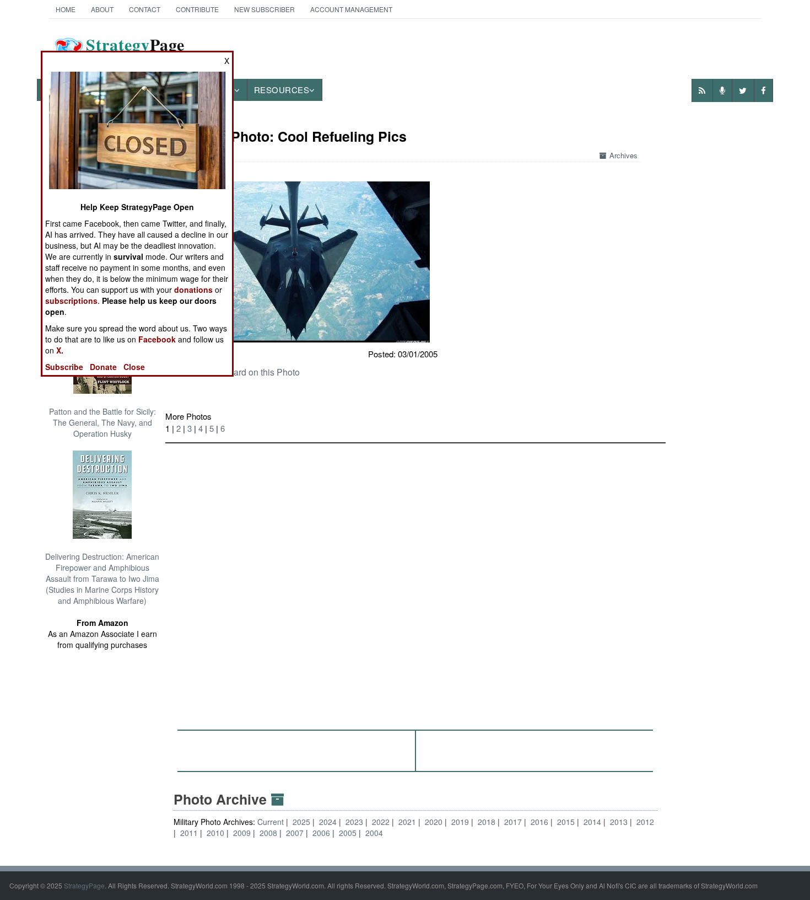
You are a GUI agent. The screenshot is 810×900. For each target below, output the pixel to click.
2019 (460, 821)
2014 (592, 821)
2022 (381, 821)
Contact (144, 9)
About (102, 9)
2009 (242, 832)
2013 (619, 821)
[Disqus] (415, 581)
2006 (321, 832)
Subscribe (64, 366)
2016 (539, 821)
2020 (433, 821)
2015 (566, 821)
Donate (103, 366)
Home (65, 9)
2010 (215, 832)
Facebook (157, 339)
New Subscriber (264, 9)
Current (271, 821)
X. (59, 350)
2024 (328, 821)
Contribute (197, 9)
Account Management (351, 9)
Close (134, 366)
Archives (623, 155)
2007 (295, 832)
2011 (189, 832)
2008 (268, 832)
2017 (513, 821)
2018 (486, 821)
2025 (301, 821)
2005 (348, 832)
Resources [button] (282, 89)
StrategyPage (84, 885)
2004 (374, 832)
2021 (407, 821)
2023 (354, 821)
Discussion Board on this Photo (238, 372)
